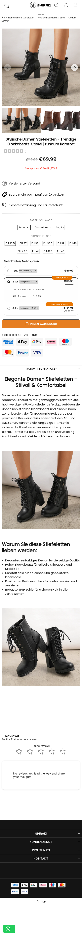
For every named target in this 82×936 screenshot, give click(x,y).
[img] (13, 151)
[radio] (41, 270)
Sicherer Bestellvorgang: (20, 335)
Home (41, 14)
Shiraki (41, 5)
